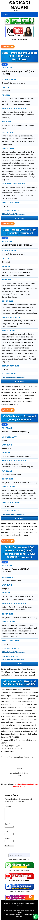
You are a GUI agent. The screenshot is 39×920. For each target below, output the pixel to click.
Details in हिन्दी (8, 46)
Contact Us (14, 903)
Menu (6, 14)
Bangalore (26, 784)
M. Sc (21, 786)
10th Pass (18, 784)
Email (7, 831)
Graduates (34, 784)
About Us (7, 903)
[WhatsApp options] (35, 916)
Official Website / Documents (13, 214)
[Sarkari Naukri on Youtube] (19, 876)
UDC (25, 786)
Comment (8, 806)
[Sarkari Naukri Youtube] (19, 32)
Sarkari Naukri (19, 5)
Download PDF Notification (13, 660)
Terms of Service (24, 903)
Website (7, 838)
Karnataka (15, 786)
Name (7, 824)
